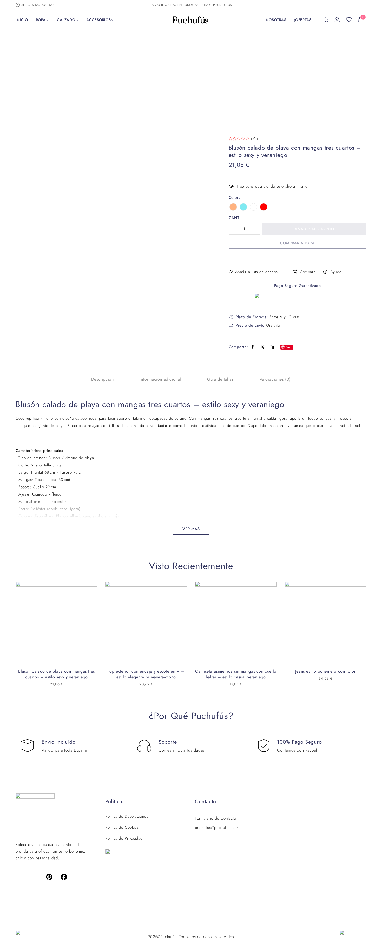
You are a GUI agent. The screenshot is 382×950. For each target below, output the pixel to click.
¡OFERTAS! (303, 19)
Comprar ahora (297, 243)
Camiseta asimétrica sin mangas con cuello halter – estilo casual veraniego (235, 674)
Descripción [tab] (102, 379)
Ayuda (335, 272)
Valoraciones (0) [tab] (275, 379)
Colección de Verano (145, 75)
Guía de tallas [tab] (220, 379)
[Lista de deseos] (349, 19)
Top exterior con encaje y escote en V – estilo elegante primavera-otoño (146, 674)
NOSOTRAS (276, 19)
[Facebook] (63, 876)
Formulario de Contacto (215, 818)
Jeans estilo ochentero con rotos (325, 671)
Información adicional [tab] (160, 379)
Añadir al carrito (314, 229)
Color (234, 197)
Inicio (82, 75)
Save (289, 347)
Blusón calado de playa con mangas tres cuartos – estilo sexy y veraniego (56, 674)
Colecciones (106, 75)
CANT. (235, 218)
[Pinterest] (49, 876)
